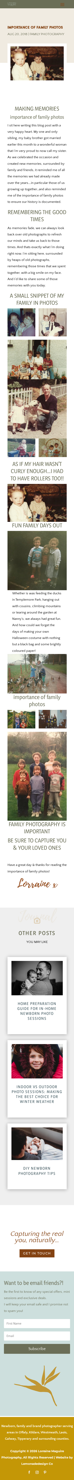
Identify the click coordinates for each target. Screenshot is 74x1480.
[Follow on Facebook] (29, 1472)
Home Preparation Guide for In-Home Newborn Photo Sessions (37, 1011)
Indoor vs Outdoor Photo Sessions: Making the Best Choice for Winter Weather (37, 1094)
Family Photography (47, 34)
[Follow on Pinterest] (45, 1472)
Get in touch (37, 1253)
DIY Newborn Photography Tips (37, 1171)
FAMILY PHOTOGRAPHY (34, 824)
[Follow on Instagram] (37, 1472)
